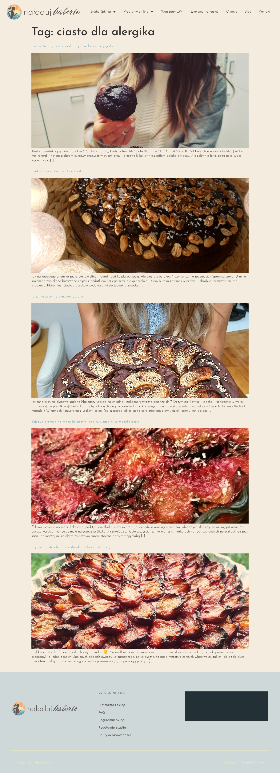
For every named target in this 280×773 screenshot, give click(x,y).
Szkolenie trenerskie (204, 12)
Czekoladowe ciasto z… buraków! (56, 171)
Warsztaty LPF (172, 12)
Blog (248, 12)
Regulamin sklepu (112, 720)
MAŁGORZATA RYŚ (252, 762)
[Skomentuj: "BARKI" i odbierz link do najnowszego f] (237, 711)
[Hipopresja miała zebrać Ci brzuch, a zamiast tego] (216, 699)
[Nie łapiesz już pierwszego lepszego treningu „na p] (216, 711)
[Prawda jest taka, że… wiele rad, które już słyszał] (237, 699)
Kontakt (264, 12)
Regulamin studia (112, 727)
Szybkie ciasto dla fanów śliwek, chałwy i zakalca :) (70, 547)
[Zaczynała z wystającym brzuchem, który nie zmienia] (194, 711)
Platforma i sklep (112, 705)
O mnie (231, 12)
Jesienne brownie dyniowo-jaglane (57, 296)
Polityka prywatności (115, 735)
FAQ (102, 712)
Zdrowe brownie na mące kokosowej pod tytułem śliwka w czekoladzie (85, 422)
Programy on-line (136, 12)
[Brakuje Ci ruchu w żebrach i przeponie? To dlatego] (194, 699)
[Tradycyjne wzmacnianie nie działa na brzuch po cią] (258, 699)
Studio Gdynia (100, 12)
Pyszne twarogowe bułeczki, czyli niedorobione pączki (72, 46)
